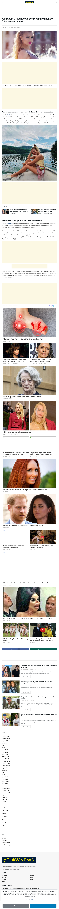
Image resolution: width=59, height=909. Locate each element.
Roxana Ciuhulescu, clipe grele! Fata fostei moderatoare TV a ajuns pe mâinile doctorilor (47, 211)
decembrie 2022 (6, 759)
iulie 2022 (4, 770)
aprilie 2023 (5, 749)
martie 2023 (5, 752)
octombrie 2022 (6, 763)
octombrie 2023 (6, 736)
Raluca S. (26, 669)
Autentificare (5, 838)
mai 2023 (4, 747)
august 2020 (5, 795)
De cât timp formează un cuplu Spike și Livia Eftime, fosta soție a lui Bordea (19, 211)
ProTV (9, 115)
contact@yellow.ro (15, 869)
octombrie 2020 (6, 790)
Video (3, 825)
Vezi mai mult (27, 676)
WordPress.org (6, 844)
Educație (4, 816)
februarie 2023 (5, 754)
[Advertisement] (29, 9)
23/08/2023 (31, 685)
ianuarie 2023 (5, 756)
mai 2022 (4, 774)
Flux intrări (4, 840)
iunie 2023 (4, 745)
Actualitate (5, 811)
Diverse (4, 813)
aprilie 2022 (5, 777)
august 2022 (5, 768)
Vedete (4, 822)
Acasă (3, 15)
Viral (3, 828)
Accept (27, 899)
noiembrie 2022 (6, 761)
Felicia (6, 27)
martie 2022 (5, 779)
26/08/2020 (13, 27)
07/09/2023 (31, 669)
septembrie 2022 (6, 765)
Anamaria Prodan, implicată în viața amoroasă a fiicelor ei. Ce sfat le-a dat (20, 888)
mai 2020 (4, 802)
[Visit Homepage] (29, 2)
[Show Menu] (2, 2)
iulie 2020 (4, 797)
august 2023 (5, 740)
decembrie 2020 (6, 786)
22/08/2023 (31, 700)
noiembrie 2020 (6, 788)
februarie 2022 (5, 781)
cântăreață (10, 223)
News (7, 15)
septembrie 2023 (6, 738)
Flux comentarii (6, 842)
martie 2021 (5, 783)
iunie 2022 (4, 772)
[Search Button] (56, 2)
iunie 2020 (4, 799)
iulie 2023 (4, 743)
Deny (32, 899)
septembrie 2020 (6, 792)
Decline (16, 905)
